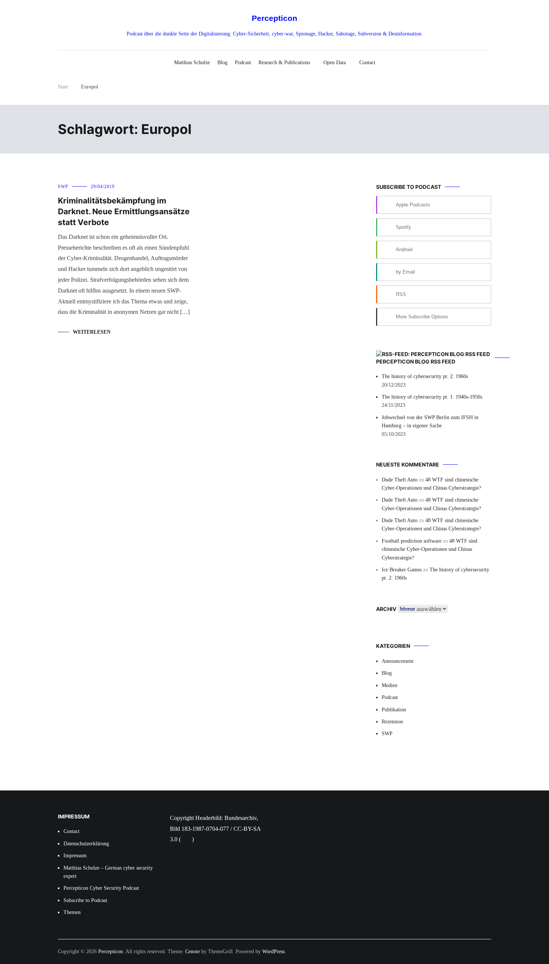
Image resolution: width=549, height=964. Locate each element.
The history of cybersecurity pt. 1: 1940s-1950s (432, 397)
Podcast (243, 62)
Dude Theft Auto (400, 480)
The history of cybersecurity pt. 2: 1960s (425, 376)
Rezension (392, 721)
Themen (72, 912)
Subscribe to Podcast (85, 900)
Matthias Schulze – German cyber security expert (108, 872)
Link (186, 839)
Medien (389, 685)
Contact (367, 62)
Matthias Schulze (192, 62)
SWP (63, 186)
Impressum (75, 855)
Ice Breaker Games (402, 570)
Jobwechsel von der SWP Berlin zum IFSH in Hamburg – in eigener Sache (430, 421)
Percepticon (274, 18)
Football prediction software (411, 541)
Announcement (397, 661)
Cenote (192, 951)
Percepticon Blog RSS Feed (415, 361)
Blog (222, 62)
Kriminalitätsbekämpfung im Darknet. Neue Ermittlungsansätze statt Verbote (124, 211)
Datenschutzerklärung (86, 843)
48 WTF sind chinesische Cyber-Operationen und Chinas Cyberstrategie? (429, 549)
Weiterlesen (92, 332)
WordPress (273, 951)
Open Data (334, 62)
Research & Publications (284, 62)
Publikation (394, 709)
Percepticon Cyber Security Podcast (101, 888)
